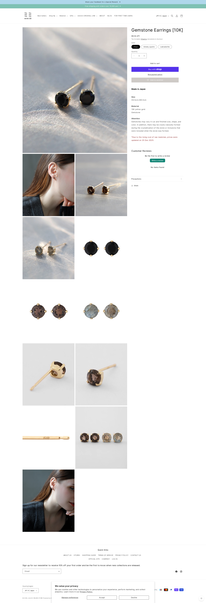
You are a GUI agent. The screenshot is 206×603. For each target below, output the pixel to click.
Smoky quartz (149, 47)
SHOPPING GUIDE (89, 555)
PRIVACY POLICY (121, 555)
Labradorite (165, 47)
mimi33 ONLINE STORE (35, 598)
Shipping (144, 39)
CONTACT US (136, 555)
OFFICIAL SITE (94, 559)
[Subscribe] (58, 571)
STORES (77, 555)
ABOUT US (67, 555)
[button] (53, 16)
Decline (134, 597)
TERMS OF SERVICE (105, 555)
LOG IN (115, 559)
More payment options (155, 74)
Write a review (157, 160)
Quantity (134, 51)
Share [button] (136, 185)
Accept (102, 597)
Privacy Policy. (86, 592)
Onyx (136, 47)
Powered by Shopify (49, 598)
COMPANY (106, 559)
